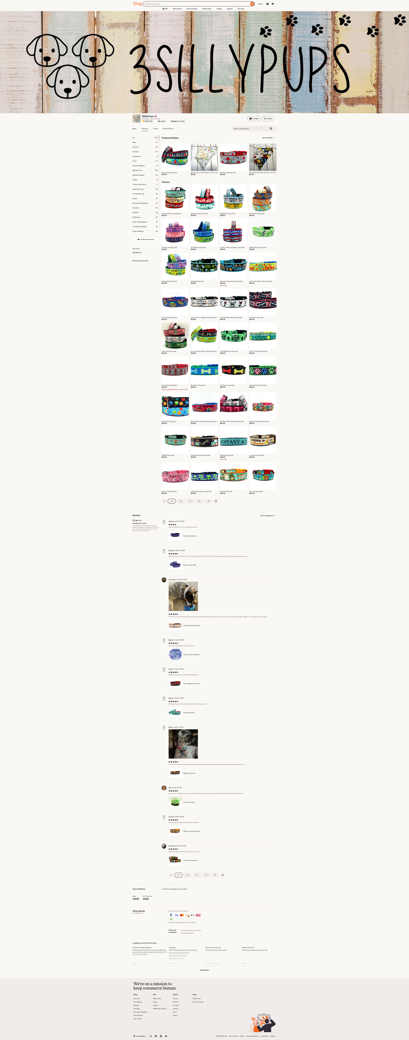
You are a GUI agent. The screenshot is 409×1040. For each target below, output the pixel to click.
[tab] (145, 137)
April (169, 787)
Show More (204, 970)
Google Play (156, 1026)
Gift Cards (241, 9)
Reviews (145, 129)
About (155, 129)
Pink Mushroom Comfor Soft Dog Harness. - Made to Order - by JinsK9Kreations (222, 967)
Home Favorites (192, 9)
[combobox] (196, 3)
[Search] (252, 3)
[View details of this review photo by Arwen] (183, 744)
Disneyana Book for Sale (140, 966)
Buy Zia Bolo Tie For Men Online (216, 950)
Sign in (260, 4)
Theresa (171, 521)
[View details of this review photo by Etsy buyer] (183, 596)
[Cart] (272, 3)
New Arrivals (177, 9)
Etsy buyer (172, 579)
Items (134, 129)
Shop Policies (168, 129)
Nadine (170, 640)
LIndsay (171, 816)
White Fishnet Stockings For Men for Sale (183, 950)
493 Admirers (136, 252)
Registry (229, 9)
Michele (171, 550)
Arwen (170, 669)
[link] (164, 501)
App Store (140, 1026)
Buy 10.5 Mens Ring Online (178, 955)
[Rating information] (143, 121)
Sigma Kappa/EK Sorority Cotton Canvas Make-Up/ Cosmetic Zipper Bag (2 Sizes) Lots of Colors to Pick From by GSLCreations (149, 952)
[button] (254, 118)
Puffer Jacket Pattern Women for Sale (254, 950)
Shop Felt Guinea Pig (176, 966)
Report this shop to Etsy (140, 260)
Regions (273, 1036)
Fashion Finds (206, 9)
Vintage (219, 9)
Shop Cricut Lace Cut (176, 958)
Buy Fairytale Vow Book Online (179, 953)
